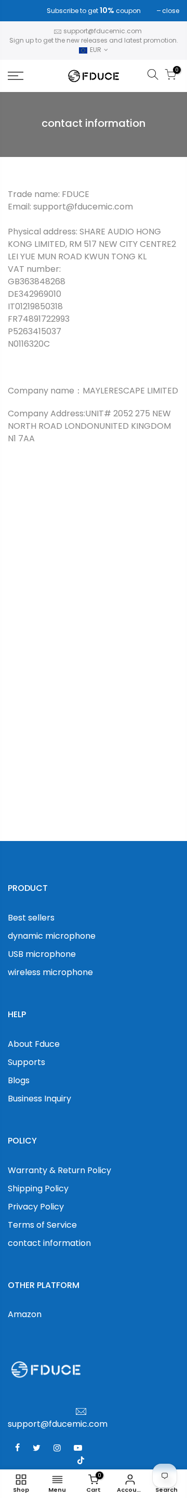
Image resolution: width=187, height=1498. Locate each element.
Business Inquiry (39, 1099)
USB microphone (42, 954)
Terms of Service (42, 1225)
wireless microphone (50, 972)
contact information (49, 1243)
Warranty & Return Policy (59, 1170)
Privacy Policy (36, 1207)
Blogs (19, 1080)
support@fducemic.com (102, 31)
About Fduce (34, 1044)
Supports (26, 1062)
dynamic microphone (52, 936)
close (21, 10)
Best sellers (31, 918)
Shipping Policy (38, 1188)
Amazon (25, 1314)
